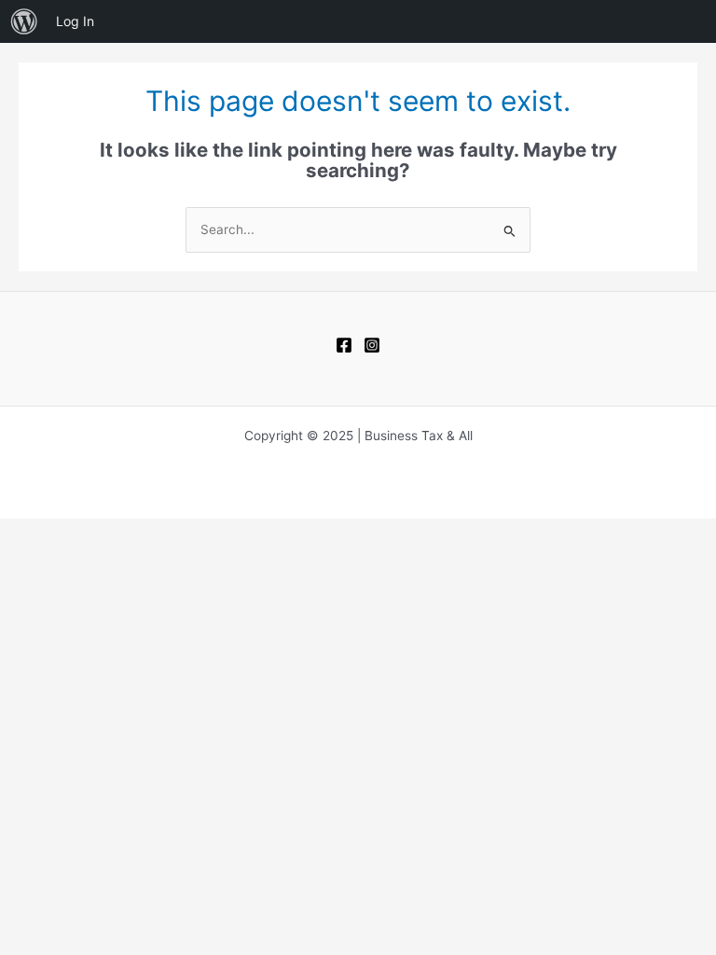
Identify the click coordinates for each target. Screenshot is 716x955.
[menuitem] (24, 21)
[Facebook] (344, 345)
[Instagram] (372, 345)
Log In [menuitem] (75, 21)
